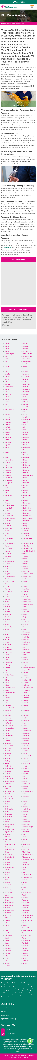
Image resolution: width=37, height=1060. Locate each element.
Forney (7, 713)
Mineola (25, 500)
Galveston (8, 748)
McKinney (25, 472)
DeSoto (7, 629)
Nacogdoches (26, 528)
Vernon (24, 882)
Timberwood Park (28, 859)
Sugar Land (26, 824)
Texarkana (25, 847)
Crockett (7, 586)
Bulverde (7, 493)
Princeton (25, 660)
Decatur (7, 612)
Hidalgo (7, 826)
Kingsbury (8, 948)
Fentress (7, 698)
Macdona (25, 434)
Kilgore (7, 943)
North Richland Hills (28, 551)
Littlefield (25, 404)
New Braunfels (27, 538)
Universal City (26, 875)
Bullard (7, 490)
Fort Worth (8, 723)
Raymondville (26, 670)
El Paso (7, 667)
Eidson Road (9, 662)
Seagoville (25, 773)
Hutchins (7, 877)
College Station (9, 561)
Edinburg (7, 657)
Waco (24, 890)
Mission (24, 505)
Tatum (24, 834)
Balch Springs (9, 409)
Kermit (7, 938)
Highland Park (9, 829)
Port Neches (26, 642)
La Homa (25, 343)
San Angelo (26, 733)
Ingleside (7, 882)
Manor (24, 440)
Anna (6, 381)
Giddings (7, 761)
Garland (7, 751)
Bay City (7, 417)
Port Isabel (25, 637)
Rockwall (25, 705)
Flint (6, 703)
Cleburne (8, 551)
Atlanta (7, 399)
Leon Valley (26, 389)
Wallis (24, 895)
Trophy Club (26, 864)
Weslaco (25, 912)
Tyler (24, 872)
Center (7, 533)
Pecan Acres (26, 599)
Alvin (6, 371)
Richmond (25, 682)
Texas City (25, 849)
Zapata (24, 963)
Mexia (24, 488)
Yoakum (25, 961)
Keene (7, 928)
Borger (7, 452)
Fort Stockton (9, 720)
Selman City (26, 783)
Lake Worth (26, 364)
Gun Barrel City (9, 791)
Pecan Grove (26, 601)
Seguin (24, 778)
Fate (6, 695)
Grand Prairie (9, 778)
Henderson (8, 816)
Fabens (7, 685)
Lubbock (25, 422)
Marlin (24, 452)
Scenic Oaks (26, 763)
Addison (7, 346)
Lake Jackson (26, 361)
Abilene (7, 343)
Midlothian (25, 493)
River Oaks (26, 690)
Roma (24, 708)
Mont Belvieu (26, 515)
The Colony (26, 852)
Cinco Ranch (9, 548)
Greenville (8, 786)
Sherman (25, 789)
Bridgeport (8, 470)
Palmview (25, 571)
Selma (24, 781)
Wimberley (25, 943)
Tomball (24, 862)
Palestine (25, 569)
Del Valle (7, 619)
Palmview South (27, 574)
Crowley (7, 589)
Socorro (24, 806)
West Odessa (26, 918)
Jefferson (7, 907)
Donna (7, 642)
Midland (25, 490)
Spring (24, 814)
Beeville (7, 432)
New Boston (26, 536)
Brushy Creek (9, 483)
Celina (7, 531)
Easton (7, 655)
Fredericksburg (9, 728)
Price (24, 655)
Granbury (8, 776)
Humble (7, 864)
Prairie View (26, 652)
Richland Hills (26, 680)
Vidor (24, 887)
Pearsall (25, 596)
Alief (6, 361)
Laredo (24, 381)
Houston (7, 859)
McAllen (25, 467)
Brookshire (8, 472)
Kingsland (8, 950)
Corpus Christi (9, 581)
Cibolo (7, 546)
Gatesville (8, 753)
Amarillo (7, 374)
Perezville (25, 612)
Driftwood (8, 644)
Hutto (6, 880)
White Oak (25, 928)
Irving (6, 887)
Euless (7, 680)
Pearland (25, 594)
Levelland (25, 391)
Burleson (7, 498)
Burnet (7, 500)
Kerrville (7, 940)
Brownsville (8, 477)
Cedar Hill (8, 526)
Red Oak (25, 672)
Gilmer (7, 763)
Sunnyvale (25, 829)
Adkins (7, 348)
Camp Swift (8, 508)
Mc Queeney (26, 465)
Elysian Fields (9, 675)
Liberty (24, 397)
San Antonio (26, 735)
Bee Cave (8, 429)
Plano (24, 629)
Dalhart (7, 601)
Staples (24, 819)
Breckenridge (9, 460)
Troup (24, 867)
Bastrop (7, 414)
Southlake (25, 811)
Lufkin (24, 427)
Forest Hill (8, 710)
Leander (25, 386)
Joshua (7, 918)
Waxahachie (26, 902)
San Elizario (26, 741)
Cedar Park (8, 528)
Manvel (24, 445)
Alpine (7, 366)
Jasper (7, 895)
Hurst (6, 875)
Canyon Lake (9, 515)
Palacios (25, 566)
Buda (6, 488)
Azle (6, 404)
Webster (25, 907)
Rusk (24, 723)
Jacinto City (8, 890)
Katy (6, 923)
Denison (7, 622)
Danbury (7, 606)
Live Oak (25, 407)
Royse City (25, 720)
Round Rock (26, 715)
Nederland (25, 533)
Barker (7, 412)
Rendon (25, 675)
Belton (7, 440)
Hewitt (7, 821)
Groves (7, 789)
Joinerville (8, 912)
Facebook (25, 1058)
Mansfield (25, 442)
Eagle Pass (8, 652)
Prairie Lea (25, 649)
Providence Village (28, 667)
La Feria (7, 963)
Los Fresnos (26, 419)
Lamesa (25, 371)
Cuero (7, 594)
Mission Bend (26, 508)
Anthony (7, 384)
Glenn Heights (9, 768)
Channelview (9, 538)
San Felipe (25, 743)
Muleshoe (25, 520)
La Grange (8, 966)
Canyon (7, 513)
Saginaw (25, 728)
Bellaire (7, 434)
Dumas (7, 647)
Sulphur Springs (27, 826)
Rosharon (25, 713)
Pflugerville (26, 617)
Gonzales (8, 771)
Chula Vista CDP (10, 543)
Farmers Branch (10, 692)
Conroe (7, 569)
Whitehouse (26, 933)
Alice (6, 359)
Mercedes (25, 483)
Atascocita (8, 394)
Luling (24, 429)
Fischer (7, 700)
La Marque (25, 346)
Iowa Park (8, 885)
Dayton (7, 609)
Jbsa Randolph (9, 905)
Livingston (25, 412)
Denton (7, 624)
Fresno (7, 733)
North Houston (27, 548)
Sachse (24, 725)
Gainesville (8, 743)
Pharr (24, 619)
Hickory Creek (9, 824)
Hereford (7, 819)
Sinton (24, 799)
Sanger (24, 753)
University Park (27, 877)
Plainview (25, 627)
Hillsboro (7, 837)
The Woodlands (27, 854)
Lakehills (25, 366)
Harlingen (8, 804)
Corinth (7, 579)
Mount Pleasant (27, 518)
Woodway (9, 23)
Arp (6, 391)
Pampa (24, 581)
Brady (6, 457)
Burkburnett (8, 495)
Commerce (8, 566)
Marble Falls (26, 447)
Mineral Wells (26, 503)
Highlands (8, 834)
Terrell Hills (26, 844)
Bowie (7, 455)
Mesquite (25, 485)
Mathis (24, 460)
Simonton (25, 796)
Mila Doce (25, 498)
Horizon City (8, 854)
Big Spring (8, 445)
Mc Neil (24, 462)
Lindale (24, 399)
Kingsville (8, 953)
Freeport (7, 730)
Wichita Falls (26, 935)
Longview (25, 417)
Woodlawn (25, 953)
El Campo (8, 665)
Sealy (24, 776)
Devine (7, 632)
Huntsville (8, 872)
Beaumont (8, 422)
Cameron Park (9, 505)
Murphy (24, 526)
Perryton (25, 614)
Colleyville (8, 563)
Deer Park (8, 614)
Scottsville (25, 768)
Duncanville (8, 649)
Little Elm (25, 402)
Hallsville (8, 794)
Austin (7, 402)
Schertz (24, 766)
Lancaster (25, 376)
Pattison (25, 591)
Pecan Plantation (27, 604)
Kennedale (8, 935)
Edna (6, 660)
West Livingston (27, 915)
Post (23, 647)
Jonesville (8, 915)
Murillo (24, 523)
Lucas (24, 424)
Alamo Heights (9, 354)
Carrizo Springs (10, 518)
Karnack (7, 920)
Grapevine (8, 783)
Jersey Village (9, 910)
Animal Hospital (6, 1008)
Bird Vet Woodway (18, 23)
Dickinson (8, 637)
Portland (25, 644)
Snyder (24, 804)
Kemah (7, 933)
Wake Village (26, 892)
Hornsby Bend (9, 857)
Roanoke (25, 692)
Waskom (25, 897)
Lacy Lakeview (27, 354)
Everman (7, 682)
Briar (6, 465)
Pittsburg (25, 624)
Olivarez (25, 556)
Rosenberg (26, 710)
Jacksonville (8, 892)
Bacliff (7, 407)
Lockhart (25, 414)
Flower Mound (9, 708)
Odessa (24, 553)
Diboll (6, 634)
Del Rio (7, 617)
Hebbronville (9, 809)
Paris (24, 584)
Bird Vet (3, 1011)
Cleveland (8, 553)
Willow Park (26, 940)
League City (26, 384)
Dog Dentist (5, 1015)
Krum (6, 958)
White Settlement (27, 930)
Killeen (7, 945)
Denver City (8, 627)
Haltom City (8, 796)
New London (26, 541)
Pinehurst (25, 622)
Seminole (25, 786)
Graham (7, 773)
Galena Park (9, 746)
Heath (6, 806)
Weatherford (26, 905)
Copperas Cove (10, 576)
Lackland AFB (26, 351)
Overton (24, 563)
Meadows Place (27, 475)
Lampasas (25, 374)
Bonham (7, 450)
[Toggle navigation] (32, 6)
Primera (24, 657)
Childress (8, 541)
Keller (6, 930)
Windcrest (25, 945)
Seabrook (25, 771)
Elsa (6, 672)
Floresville (8, 705)
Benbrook (8, 442)
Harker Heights (9, 799)
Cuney (7, 596)
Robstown (25, 698)
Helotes (7, 811)
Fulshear (7, 741)
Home (3, 23)
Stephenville (26, 821)
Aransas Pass (9, 386)
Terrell (24, 842)
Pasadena (25, 589)
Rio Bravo (25, 685)
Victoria (24, 885)
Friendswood (9, 735)
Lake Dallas (26, 359)
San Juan (25, 746)
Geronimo (8, 758)
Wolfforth (25, 950)
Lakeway (25, 369)
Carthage (8, 523)
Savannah (25, 761)
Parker (24, 586)
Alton (6, 369)
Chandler (8, 536)
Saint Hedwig (26, 730)
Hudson (7, 862)
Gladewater (8, 766)
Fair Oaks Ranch (10, 687)
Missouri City (26, 510)
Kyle (6, 961)
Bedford (7, 427)
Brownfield (8, 475)
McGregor (25, 470)
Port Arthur (25, 634)
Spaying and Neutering (8, 1019)
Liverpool (25, 409)
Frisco (7, 738)
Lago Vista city (27, 356)
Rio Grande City (27, 687)
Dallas (7, 604)
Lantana (25, 379)
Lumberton (25, 432)
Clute (6, 558)
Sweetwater (26, 832)
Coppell (7, 574)
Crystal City (8, 591)
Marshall (25, 455)
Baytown (7, 419)
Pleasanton (26, 632)
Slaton (24, 801)
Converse (8, 571)
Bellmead (8, 437)
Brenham (7, 462)
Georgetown (8, 756)
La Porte (25, 348)
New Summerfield (28, 543)
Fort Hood (8, 718)
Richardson (26, 677)
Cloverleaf (8, 556)
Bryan (6, 485)
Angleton (7, 379)
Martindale (25, 457)
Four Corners (9, 725)
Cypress (7, 599)
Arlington (7, 389)
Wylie (24, 958)
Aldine (7, 356)
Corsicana (8, 584)
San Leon (25, 748)
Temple (24, 839)
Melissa (24, 480)
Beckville (7, 424)
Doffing (7, 639)
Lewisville (25, 394)
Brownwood (8, 480)
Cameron (8, 503)
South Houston (27, 809)
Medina (24, 477)
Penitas (24, 609)
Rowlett (24, 718)
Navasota (25, 531)
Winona (24, 948)
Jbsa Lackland (9, 902)
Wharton (25, 925)
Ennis (6, 677)
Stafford (24, 816)
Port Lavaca (26, 639)
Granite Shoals (9, 781)
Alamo (7, 351)
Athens (7, 397)
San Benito (26, 738)
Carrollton (8, 520)
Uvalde (24, 880)
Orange (24, 558)
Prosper (24, 665)
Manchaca (25, 437)
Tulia (24, 869)
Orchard (25, 561)
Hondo (7, 852)
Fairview (7, 690)
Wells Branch (26, 910)
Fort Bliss (8, 715)
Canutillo (7, 510)
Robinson (25, 695)
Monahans (25, 513)
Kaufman (7, 925)
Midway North (26, 495)
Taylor (24, 837)
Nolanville (25, 546)
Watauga (25, 900)
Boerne (7, 447)
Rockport (25, 703)
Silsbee (24, 794)
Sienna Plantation (28, 791)
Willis (24, 938)
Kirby (6, 955)
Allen (6, 364)
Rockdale (25, 700)
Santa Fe (25, 758)
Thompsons (26, 857)
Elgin (6, 670)
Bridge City (8, 467)
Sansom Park (26, 756)
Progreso (25, 662)
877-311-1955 (19, 2)
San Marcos (26, 751)
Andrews (7, 376)
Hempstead (8, 814)
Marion (24, 450)
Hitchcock (8, 839)
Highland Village (10, 832)
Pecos (24, 606)
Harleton (7, 801)
